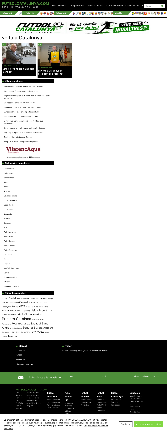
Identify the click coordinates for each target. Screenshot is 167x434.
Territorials (85, 405)
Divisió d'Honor (86, 400)
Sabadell (35, 323)
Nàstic (20, 314)
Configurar (126, 424)
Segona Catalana (44, 328)
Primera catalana (33, 393)
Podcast (19, 408)
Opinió (6, 273)
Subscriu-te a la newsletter (45, 377)
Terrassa (12, 336)
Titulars (7, 282)
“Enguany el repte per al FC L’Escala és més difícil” (24, 132)
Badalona (14, 298)
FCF (39, 44)
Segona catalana (33, 395)
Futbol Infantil (102, 402)
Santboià (15, 328)
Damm (33, 303)
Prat (40, 314)
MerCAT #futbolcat (11, 268)
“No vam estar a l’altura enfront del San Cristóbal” (23, 87)
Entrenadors (69, 408)
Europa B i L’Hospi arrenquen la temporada (21, 141)
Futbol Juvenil (9, 246)
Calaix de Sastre (10, 196)
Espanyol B (6, 307)
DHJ (37, 303)
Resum (15, 323)
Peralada (34, 314)
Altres (6, 182)
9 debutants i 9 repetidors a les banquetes (21, 91)
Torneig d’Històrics (11, 286)
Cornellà (24, 302)
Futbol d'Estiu (115, 5)
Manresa (5, 314)
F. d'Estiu (19, 403)
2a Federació (9, 173)
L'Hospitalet (14, 310)
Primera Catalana (10, 277)
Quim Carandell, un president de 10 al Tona (21, 116)
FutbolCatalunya (10, 250)
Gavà (36, 307)
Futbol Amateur (10, 232)
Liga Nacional (86, 402)
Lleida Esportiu (40, 310)
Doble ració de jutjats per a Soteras (18, 137)
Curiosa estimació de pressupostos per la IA (21, 112)
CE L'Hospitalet (44, 299)
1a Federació (9, 169)
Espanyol (43, 302)
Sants (20, 328)
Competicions (76, 5)
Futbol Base (8, 236)
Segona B (28, 327)
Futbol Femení (9, 241)
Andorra (5, 298)
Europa (16, 306)
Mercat (90, 5)
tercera (38, 332)
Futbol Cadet (102, 400)
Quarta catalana (32, 400)
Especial (7, 218)
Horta (46, 307)
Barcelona (24, 299)
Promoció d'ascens (38, 319)
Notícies (62, 5)
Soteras (5, 332)
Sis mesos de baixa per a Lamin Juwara (19, 103)
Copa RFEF (8, 209)
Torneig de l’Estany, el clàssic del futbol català (22, 107)
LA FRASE (8, 255)
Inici (54, 5)
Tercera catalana (33, 398)
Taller (18, 400)
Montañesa (13, 314)
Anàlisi (6, 187)
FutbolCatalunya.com (25, 3)
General (7, 259)
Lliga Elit (7, 264)
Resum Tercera (25, 324)
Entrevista (8, 214)
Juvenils (5, 311)
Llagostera (25, 311)
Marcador (19, 398)
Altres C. (101, 5)
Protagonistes (6, 324)
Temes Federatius (21, 332)
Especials (7, 223)
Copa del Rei (9, 205)
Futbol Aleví (101, 405)
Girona (41, 307)
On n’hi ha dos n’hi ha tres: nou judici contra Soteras (25, 128)
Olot (26, 314)
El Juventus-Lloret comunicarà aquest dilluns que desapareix (23, 122)
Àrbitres (7, 191)
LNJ (51, 310)
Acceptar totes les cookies (148, 424)
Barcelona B (33, 298)
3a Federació (9, 178)
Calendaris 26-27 (133, 5)
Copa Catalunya (10, 200)
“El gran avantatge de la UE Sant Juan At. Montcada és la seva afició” (27, 97)
